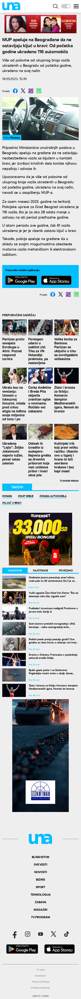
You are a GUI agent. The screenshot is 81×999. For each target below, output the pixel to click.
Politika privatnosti (40, 987)
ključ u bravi (12, 502)
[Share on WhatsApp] (38, 90)
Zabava (40, 902)
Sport (40, 887)
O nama (41, 969)
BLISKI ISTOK (40, 857)
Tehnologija (41, 894)
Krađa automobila (53, 496)
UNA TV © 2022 (41, 995)
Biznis (40, 879)
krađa (8, 496)
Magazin (40, 909)
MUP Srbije (27, 496)
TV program (40, 917)
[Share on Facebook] (15, 90)
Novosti (40, 872)
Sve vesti (40, 864)
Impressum (40, 975)
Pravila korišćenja (40, 981)
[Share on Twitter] (23, 91)
